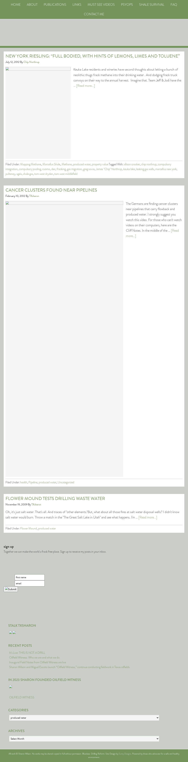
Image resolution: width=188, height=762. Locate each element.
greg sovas (89, 169)
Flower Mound (28, 528)
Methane (67, 164)
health (23, 482)
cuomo (46, 169)
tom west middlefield (65, 174)
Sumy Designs (125, 753)
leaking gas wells (145, 169)
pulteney (10, 174)
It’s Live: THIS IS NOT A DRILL (27, 653)
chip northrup (149, 164)
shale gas (28, 174)
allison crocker (132, 164)
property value (100, 164)
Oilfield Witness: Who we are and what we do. (34, 657)
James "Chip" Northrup (109, 169)
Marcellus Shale (51, 164)
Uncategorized (66, 482)
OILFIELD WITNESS (21, 697)
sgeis (19, 174)
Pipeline (32, 482)
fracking (61, 169)
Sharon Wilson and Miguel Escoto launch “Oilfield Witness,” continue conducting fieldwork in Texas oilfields (69, 667)
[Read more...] (85, 85)
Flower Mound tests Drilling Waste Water (55, 498)
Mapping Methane (30, 164)
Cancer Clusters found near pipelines (51, 190)
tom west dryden (43, 174)
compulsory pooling (30, 169)
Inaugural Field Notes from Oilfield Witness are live (37, 662)
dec (53, 169)
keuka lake (129, 169)
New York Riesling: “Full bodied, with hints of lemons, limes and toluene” (93, 56)
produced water (82, 164)
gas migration (74, 169)
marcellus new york (166, 169)
